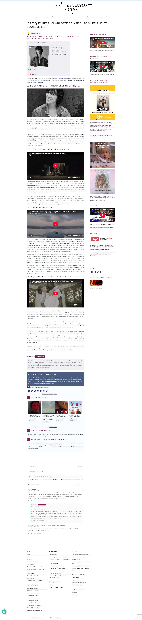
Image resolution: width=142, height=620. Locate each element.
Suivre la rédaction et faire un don (34, 580)
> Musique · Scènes (50, 17)
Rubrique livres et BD (54, 554)
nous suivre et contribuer (51, 381)
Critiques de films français (32, 595)
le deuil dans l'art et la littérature (44, 38)
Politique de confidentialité (33, 575)
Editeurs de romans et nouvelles (57, 566)
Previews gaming (76, 559)
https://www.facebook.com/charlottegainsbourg (37, 68)
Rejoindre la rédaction (32, 578)
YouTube (100, 228)
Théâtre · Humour (90, 17)
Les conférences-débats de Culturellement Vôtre (36, 570)
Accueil (28, 554)
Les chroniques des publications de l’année (59, 557)
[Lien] (46, 476)
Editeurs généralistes (54, 563)
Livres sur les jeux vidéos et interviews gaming (80, 569)
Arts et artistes (75, 577)
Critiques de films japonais (32, 600)
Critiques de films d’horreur (33, 602)
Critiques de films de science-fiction (34, 605)
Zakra (51, 618)
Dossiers (100, 17)
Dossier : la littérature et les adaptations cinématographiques (58, 576)
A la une (42, 36)
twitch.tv (111, 227)
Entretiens (29, 559)
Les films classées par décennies (34, 593)
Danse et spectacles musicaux (56, 587)
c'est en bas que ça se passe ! (49, 394)
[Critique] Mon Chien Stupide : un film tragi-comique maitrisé (46, 525)
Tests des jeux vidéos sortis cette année (80, 554)
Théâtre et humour (54, 589)
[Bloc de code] (44, 476)
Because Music (64, 45)
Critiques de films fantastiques (33, 607)
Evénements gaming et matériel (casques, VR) (81, 562)
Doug (39, 506)
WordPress (58, 618)
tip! (95, 239)
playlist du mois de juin (97, 50)
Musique (60, 17)
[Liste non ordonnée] (40, 476)
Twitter (60, 434)
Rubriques (38, 17)
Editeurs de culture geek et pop (56, 570)
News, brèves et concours (32, 561)
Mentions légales (30, 573)
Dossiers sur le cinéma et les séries (34, 610)
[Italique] (31, 476)
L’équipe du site (30, 564)
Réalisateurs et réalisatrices (33, 590)
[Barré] (35, 476)
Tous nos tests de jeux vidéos (78, 557)
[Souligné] (33, 476)
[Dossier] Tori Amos (96, 288)
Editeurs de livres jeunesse (55, 573)
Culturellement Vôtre (36, 618)
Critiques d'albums (64, 36)
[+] (50, 476)
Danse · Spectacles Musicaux (74, 17)
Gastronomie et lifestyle (77, 585)
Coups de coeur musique (51, 36)
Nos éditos (74, 592)
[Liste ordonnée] (38, 476)
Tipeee (60, 445)
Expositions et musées (77, 580)
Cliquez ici (34, 69)
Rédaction (34, 505)
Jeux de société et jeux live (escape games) (81, 566)
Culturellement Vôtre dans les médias (35, 566)
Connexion (80, 466)
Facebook (54, 434)
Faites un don (52, 445)
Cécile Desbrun (76, 36)
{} (47, 476)
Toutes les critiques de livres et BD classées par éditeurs (60, 560)
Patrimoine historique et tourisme (79, 582)
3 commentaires (32, 36)
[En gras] (29, 476)
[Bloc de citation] (42, 476)
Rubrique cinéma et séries (32, 588)
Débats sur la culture (77, 595)
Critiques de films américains (33, 598)
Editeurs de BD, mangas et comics (57, 568)
